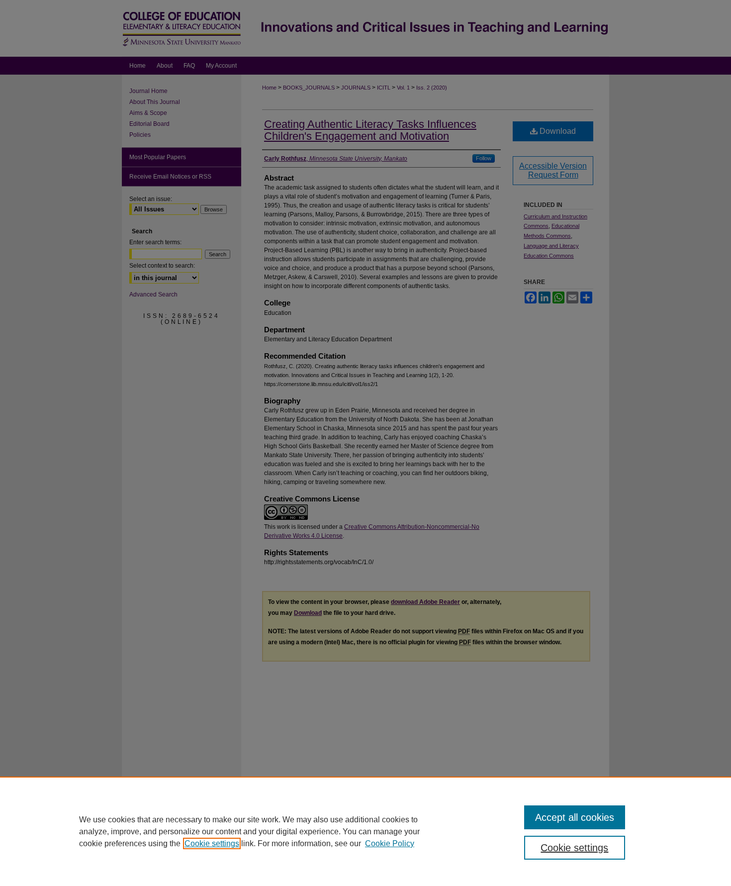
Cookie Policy (389, 843)
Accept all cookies (574, 817)
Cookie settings (211, 843)
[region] (365, 831)
